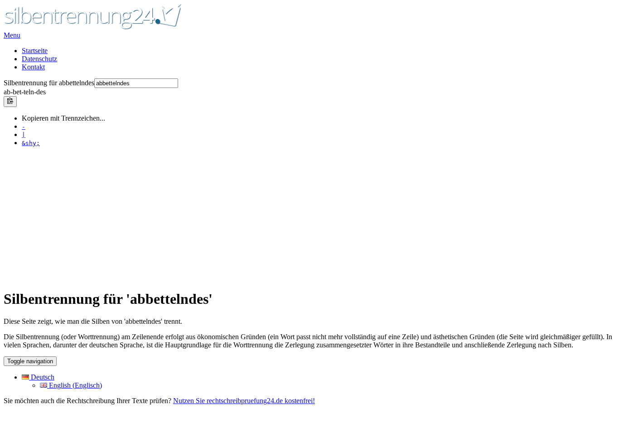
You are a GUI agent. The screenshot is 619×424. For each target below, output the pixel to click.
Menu (12, 35)
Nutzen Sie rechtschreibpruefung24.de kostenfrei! (244, 401)
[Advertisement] (275, 217)
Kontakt (33, 67)
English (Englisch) (74, 385)
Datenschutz (39, 59)
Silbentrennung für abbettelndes (49, 83)
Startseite (35, 50)
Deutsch (41, 377)
